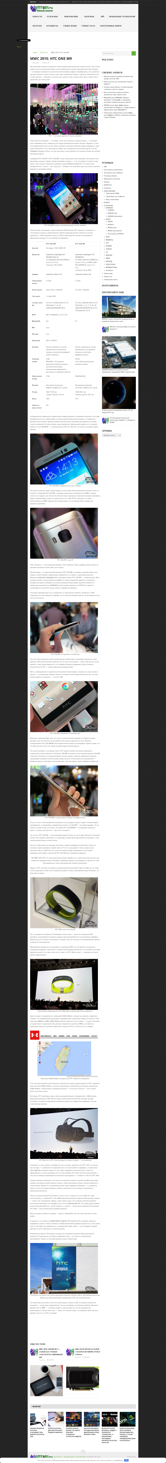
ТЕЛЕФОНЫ (52, 16)
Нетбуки (37, 26)
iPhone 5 (111, 224)
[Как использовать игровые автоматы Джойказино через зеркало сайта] (92, 1419)
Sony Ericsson (110, 264)
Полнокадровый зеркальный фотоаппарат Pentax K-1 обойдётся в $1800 (122, 420)
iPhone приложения (115, 231)
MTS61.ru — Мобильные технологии (69, 1457)
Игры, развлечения (112, 199)
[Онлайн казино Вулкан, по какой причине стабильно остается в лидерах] (74, 1419)
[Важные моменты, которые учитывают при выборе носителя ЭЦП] (38, 1419)
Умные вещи (70, 26)
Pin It (19, 47)
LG (107, 252)
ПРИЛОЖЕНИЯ (71, 16)
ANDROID (109, 208)
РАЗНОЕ (107, 202)
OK (126, 1460)
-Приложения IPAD (112, 193)
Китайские (109, 270)
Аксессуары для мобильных (113, 170)
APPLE (108, 219)
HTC (107, 243)
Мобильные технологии (122, 16)
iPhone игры (112, 227)
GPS (102, 16)
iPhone (110, 221)
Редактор (42, 1360)
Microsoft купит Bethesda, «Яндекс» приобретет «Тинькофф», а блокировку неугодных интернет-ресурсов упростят (117, 100)
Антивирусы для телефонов (113, 173)
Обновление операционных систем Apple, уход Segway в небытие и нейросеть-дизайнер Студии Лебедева (120, 115)
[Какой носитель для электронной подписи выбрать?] (56, 1419)
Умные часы (88, 26)
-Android (111, 210)
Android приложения (115, 216)
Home (35, 52)
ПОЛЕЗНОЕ (89, 16)
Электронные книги (110, 26)
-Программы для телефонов (115, 196)
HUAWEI (109, 246)
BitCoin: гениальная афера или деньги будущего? (123, 328)
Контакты (131, 1457)
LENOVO (109, 249)
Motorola (109, 255)
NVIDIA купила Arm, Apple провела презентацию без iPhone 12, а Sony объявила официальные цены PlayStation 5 (56, 2)
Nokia (108, 258)
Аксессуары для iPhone (116, 234)
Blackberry (109, 240)
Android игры (112, 213)
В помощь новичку (110, 176)
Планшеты (52, 26)
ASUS (108, 237)
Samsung (109, 261)
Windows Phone (111, 267)
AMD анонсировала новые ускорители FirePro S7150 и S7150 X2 (87, 1351)
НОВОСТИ (37, 16)
